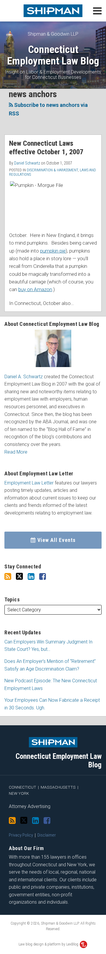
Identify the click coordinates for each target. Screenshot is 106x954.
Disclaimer (46, 835)
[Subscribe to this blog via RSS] (7, 577)
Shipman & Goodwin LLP (53, 34)
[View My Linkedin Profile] (31, 577)
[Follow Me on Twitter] (19, 576)
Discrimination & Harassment (52, 170)
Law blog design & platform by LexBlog (49, 944)
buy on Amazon (35, 289)
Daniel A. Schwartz (23, 376)
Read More (15, 452)
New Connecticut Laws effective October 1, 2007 (46, 147)
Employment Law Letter (29, 483)
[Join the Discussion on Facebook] (42, 577)
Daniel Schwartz (27, 163)
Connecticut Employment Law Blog (53, 55)
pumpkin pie (53, 251)
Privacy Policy (21, 835)
